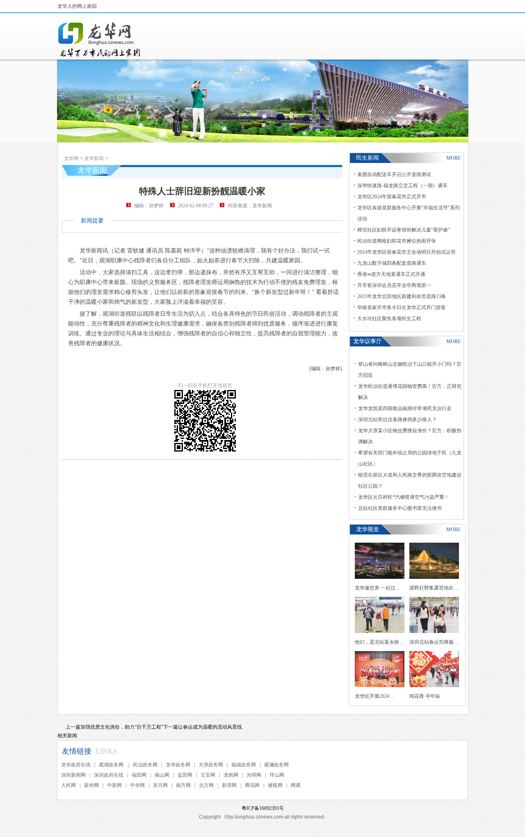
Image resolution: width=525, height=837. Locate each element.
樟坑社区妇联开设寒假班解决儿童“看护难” (403, 230)
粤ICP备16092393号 (263, 808)
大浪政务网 (211, 765)
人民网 (68, 785)
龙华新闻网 (99, 39)
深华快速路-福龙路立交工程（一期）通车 (402, 185)
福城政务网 (243, 765)
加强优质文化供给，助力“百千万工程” (121, 727)
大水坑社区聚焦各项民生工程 (389, 318)
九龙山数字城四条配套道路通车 (391, 263)
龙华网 (71, 158)
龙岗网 (231, 775)
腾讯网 (252, 785)
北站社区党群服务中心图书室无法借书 (400, 508)
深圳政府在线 (108, 775)
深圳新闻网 (73, 775)
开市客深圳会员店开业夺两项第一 (394, 285)
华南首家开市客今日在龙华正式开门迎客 (401, 307)
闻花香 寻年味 (424, 696)
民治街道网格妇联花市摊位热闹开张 (396, 241)
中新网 (114, 785)
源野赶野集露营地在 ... (434, 588)
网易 (296, 785)
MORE (453, 158)
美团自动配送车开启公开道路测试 (394, 174)
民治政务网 (145, 765)
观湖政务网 (112, 765)
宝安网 (208, 775)
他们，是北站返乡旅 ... (379, 642)
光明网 (254, 775)
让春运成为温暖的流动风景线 (210, 727)
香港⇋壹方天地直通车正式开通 (391, 274)
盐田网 (185, 775)
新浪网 (229, 785)
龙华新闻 (94, 158)
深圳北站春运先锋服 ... (434, 642)
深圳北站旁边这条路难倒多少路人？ (397, 419)
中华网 (137, 785)
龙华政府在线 (76, 765)
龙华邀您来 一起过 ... (377, 588)
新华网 (91, 785)
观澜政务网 (276, 765)
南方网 (183, 785)
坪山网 (276, 775)
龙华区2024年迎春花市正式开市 (391, 197)
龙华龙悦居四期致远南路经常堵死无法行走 (405, 408)
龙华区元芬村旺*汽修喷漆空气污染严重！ (403, 497)
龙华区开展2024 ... (374, 696)
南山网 (162, 775)
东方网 (160, 785)
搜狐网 (275, 785)
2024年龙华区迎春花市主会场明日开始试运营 (406, 252)
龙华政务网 (178, 765)
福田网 (139, 775)
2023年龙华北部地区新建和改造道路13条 (401, 296)
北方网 (206, 785)
